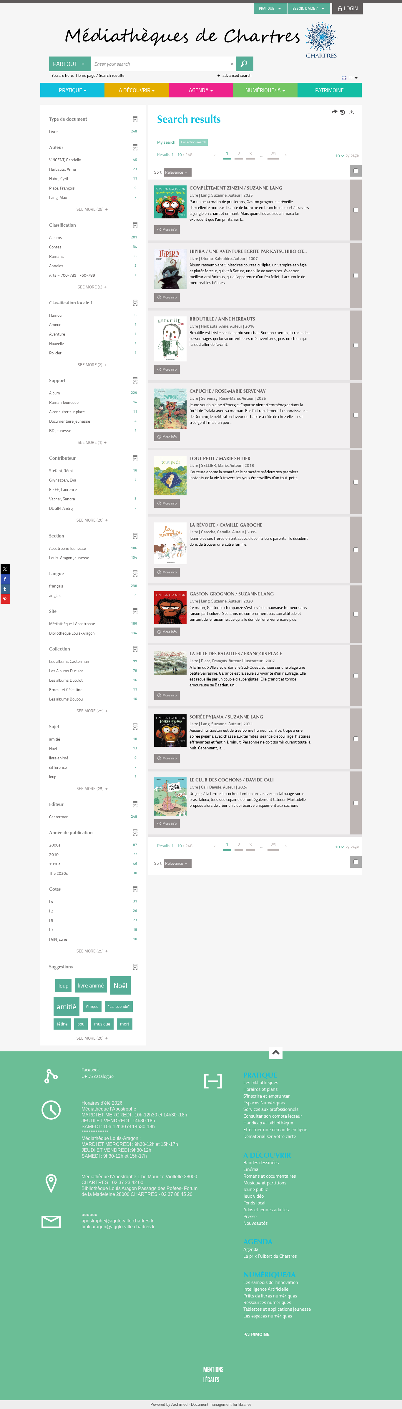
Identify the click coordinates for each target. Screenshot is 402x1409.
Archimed (179, 1404)
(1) (90, 442)
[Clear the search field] (233, 64)
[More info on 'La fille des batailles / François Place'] (170, 663)
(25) (90, 209)
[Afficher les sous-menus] (279, 8)
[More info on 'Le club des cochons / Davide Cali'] (170, 796)
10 (337, 155)
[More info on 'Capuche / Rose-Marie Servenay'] (170, 409)
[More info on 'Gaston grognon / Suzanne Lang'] (170, 607)
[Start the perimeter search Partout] (244, 64)
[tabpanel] (201, 575)
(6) (90, 287)
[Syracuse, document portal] (201, 40)
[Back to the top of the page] (276, 1053)
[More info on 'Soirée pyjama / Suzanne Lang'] (170, 730)
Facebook (91, 1069)
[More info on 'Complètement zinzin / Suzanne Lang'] (170, 201)
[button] (93, 131)
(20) (90, 520)
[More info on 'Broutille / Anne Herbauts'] (170, 338)
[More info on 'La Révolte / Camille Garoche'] (170, 543)
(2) (90, 364)
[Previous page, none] (215, 155)
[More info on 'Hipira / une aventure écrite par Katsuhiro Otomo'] (170, 269)
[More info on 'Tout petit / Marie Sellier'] (170, 475)
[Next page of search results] (286, 155)
